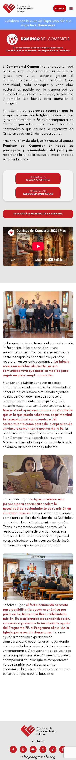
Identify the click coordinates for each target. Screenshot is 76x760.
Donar (59, 9)
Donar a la (38, 178)
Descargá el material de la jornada (38, 214)
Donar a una (38, 192)
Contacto (38, 741)
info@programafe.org (38, 757)
